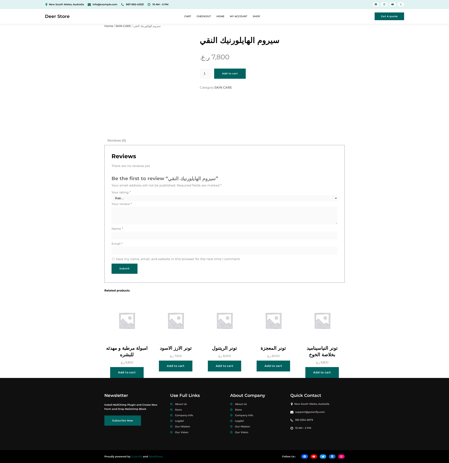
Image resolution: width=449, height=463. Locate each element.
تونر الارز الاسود (176, 348)
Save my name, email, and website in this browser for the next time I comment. (178, 259)
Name (117, 228)
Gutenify (136, 456)
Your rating (121, 192)
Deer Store (57, 16)
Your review (122, 204)
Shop (256, 16)
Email (117, 244)
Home (220, 16)
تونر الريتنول (224, 348)
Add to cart (230, 73)
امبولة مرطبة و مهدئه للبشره (127, 351)
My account (238, 16)
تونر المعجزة (273, 348)
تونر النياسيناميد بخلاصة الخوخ (322, 351)
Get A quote (389, 16)
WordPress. (156, 456)
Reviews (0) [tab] (117, 140)
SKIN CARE (123, 26)
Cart (187, 16)
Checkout (204, 16)
